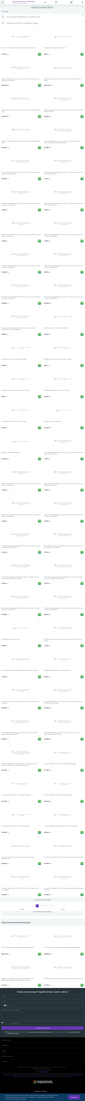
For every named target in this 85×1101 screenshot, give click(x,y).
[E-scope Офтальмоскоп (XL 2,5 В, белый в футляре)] (21, 815)
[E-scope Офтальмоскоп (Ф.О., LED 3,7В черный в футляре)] (63, 753)
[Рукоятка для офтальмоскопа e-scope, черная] (63, 379)
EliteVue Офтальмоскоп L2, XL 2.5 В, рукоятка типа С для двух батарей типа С (20, 110)
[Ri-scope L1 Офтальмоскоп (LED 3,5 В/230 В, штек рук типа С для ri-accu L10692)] (21, 877)
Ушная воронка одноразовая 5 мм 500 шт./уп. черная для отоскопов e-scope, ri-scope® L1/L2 (63, 453)
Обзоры (3, 1051)
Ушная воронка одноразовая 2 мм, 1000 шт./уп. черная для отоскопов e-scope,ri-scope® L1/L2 (63, 297)
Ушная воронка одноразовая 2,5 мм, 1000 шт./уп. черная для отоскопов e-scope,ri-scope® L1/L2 (18, 328)
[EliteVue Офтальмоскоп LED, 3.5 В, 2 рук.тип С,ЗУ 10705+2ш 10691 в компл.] (63, 68)
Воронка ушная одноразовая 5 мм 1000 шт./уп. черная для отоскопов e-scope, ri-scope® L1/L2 (20, 608)
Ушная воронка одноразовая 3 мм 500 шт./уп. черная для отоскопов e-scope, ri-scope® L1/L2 (63, 484)
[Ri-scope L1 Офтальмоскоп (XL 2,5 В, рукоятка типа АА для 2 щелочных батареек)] (63, 877)
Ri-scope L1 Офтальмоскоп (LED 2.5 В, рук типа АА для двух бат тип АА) (63, 857)
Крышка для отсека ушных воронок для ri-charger (15, 390)
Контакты (4, 1061)
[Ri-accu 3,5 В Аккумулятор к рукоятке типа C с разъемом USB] (21, 37)
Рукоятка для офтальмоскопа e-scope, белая (13, 421)
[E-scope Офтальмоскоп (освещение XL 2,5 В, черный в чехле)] (63, 815)
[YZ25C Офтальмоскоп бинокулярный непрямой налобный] (21, 936)
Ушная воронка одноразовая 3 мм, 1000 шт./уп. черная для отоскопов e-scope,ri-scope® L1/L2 (20, 297)
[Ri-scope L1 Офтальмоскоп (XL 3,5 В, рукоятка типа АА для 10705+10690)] (21, 846)
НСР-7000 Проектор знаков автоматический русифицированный (62, 947)
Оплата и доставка (7, 1056)
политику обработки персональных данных (43, 1075)
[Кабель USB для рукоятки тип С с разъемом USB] (63, 659)
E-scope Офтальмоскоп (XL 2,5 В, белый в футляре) (15, 826)
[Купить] (39, 54)
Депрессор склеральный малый (52, 421)
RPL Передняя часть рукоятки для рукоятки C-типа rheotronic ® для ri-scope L (63, 640)
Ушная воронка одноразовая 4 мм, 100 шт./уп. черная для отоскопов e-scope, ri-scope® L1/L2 (20, 204)
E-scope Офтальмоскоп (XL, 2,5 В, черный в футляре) (16, 795)
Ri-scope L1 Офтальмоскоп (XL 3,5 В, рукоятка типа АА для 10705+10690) (17, 857)
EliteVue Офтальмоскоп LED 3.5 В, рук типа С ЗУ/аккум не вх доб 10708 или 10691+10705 (63, 110)
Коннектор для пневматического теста (55, 48)
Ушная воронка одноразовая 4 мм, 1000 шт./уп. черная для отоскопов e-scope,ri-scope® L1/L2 (63, 266)
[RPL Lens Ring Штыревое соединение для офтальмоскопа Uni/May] (21, 659)
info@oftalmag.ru (44, 1071)
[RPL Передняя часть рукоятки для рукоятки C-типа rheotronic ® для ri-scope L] (63, 628)
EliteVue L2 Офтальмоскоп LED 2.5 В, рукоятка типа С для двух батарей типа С (20, 141)
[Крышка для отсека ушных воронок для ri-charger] (21, 379)
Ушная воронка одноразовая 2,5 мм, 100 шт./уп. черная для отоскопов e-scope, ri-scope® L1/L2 (63, 235)
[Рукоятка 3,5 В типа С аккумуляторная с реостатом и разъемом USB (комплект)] (21, 690)
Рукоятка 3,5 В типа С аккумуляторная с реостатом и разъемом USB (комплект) (20, 702)
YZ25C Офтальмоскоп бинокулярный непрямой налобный (17, 947)
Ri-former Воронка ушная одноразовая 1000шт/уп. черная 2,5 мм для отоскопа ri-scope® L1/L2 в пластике (63, 577)
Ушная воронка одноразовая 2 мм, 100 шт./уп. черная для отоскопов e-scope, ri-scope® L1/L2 (21, 235)
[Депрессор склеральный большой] (21, 441)
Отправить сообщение (42, 1028)
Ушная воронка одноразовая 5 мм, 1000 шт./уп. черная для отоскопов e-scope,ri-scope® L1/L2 (20, 266)
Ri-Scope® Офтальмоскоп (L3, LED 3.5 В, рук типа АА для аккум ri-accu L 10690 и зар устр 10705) (63, 702)
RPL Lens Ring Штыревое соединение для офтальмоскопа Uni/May (19, 670)
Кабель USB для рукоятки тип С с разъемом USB (57, 670)
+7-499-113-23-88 (45, 1070)
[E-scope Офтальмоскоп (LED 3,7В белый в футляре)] (63, 784)
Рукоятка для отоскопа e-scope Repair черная (14, 359)
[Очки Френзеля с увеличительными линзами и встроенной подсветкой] (63, 967)
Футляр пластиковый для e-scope (10, 639)
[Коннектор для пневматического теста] (63, 37)
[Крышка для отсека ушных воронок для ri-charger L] (63, 348)
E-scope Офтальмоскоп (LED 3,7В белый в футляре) (58, 795)
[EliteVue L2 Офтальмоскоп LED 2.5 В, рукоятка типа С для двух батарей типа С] (21, 130)
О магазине (4, 1045)
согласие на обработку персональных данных (39, 1032)
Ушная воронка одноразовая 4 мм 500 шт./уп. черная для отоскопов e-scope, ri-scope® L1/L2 (21, 484)
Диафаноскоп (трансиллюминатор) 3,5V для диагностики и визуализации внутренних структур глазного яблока (17, 979)
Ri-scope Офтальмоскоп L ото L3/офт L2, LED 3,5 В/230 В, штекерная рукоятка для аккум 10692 (20, 173)
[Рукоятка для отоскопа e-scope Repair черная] (21, 348)
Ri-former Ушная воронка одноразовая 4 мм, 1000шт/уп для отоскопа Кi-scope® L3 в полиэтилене (20, 546)
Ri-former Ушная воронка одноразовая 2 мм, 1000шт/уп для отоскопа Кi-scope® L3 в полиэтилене (63, 546)
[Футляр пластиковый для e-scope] (21, 628)
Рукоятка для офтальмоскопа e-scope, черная (56, 390)
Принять (74, 1097)
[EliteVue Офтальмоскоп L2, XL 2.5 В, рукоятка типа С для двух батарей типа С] (21, 99)
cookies (25, 1073)
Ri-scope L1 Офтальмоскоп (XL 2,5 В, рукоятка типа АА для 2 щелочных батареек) (63, 889)
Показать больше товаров (42, 900)
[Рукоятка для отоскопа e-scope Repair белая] (63, 317)
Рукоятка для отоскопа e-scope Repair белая (56, 328)
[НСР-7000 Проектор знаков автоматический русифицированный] (63, 936)
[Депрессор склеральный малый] (63, 410)
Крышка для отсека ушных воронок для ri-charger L (58, 359)
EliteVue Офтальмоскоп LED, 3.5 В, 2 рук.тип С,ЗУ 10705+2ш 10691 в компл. (62, 79)
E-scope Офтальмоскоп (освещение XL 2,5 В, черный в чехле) (61, 826)
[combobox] (5, 1005)
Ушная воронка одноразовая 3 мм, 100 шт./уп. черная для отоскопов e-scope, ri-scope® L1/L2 (63, 204)
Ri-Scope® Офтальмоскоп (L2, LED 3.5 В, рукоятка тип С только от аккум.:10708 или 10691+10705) (62, 733)
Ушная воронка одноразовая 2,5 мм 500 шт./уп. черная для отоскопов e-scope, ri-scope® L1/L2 (63, 515)
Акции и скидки (6, 1040)
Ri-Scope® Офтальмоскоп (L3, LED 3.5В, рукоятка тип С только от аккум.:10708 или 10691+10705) (19, 733)
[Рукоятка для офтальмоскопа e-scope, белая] (21, 410)
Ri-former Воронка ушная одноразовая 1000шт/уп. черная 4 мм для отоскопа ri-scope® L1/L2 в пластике (20, 577)
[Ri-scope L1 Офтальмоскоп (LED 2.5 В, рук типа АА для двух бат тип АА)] (63, 846)
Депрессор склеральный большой (10, 452)
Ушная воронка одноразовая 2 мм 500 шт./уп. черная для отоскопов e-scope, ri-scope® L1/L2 (21, 515)
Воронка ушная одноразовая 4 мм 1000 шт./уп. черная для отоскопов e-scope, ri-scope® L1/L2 (63, 608)
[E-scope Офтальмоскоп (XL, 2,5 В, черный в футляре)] (21, 784)
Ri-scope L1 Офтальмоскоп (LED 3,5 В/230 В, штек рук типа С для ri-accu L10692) (20, 889)
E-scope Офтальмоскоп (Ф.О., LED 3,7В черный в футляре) (60, 763)
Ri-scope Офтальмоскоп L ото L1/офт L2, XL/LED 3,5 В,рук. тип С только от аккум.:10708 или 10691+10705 (62, 141)
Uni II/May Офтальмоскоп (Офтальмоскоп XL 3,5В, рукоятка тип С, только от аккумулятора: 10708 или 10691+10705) (19, 764)
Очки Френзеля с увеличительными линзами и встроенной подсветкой (63, 978)
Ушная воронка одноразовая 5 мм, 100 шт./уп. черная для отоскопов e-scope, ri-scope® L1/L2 (63, 173)
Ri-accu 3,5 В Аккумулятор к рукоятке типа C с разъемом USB (18, 48)
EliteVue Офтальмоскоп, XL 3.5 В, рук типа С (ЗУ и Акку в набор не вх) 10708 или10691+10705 (20, 79)
